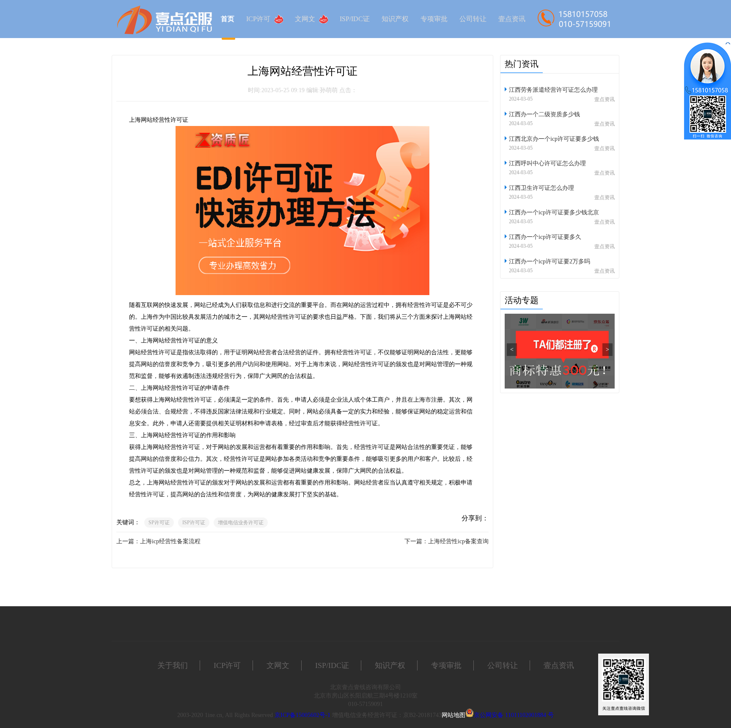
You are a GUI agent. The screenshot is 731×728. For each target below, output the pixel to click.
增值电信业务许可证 (241, 522)
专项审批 (434, 18)
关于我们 (172, 665)
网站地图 (453, 715)
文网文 (305, 18)
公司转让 (472, 18)
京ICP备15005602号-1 (302, 715)
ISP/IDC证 (355, 18)
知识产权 (395, 18)
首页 (227, 18)
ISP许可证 (193, 522)
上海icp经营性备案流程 (170, 541)
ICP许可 (258, 18)
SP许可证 (159, 522)
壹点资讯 (511, 18)
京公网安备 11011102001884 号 (514, 715)
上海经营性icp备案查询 (458, 541)
